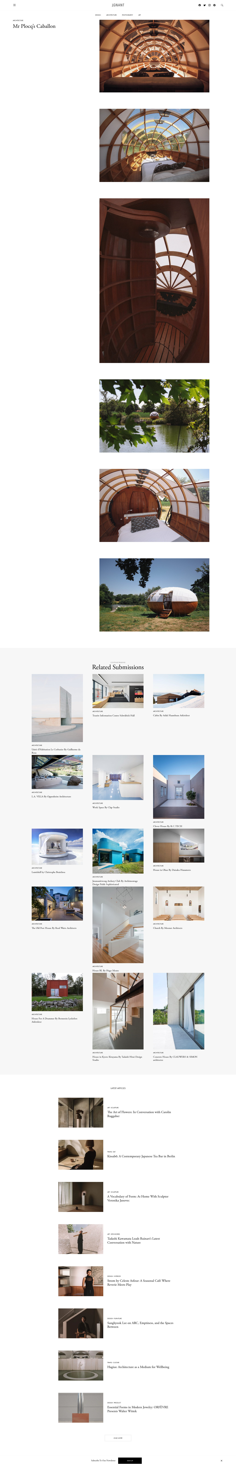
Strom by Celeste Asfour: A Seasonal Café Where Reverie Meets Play (138, 1283)
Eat (114, 1152)
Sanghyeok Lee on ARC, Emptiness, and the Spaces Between (140, 1325)
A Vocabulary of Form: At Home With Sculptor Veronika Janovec (137, 1198)
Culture (116, 1362)
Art (139, 15)
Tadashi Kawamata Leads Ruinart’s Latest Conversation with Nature (133, 1241)
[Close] (221, 1460)
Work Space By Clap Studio (106, 807)
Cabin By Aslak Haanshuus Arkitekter (171, 715)
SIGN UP (130, 1461)
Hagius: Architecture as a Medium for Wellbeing (138, 1367)
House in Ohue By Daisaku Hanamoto (172, 870)
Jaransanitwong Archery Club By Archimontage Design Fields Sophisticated (115, 882)
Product (117, 1403)
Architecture (111, 15)
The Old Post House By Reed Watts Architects (54, 928)
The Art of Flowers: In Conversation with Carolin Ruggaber (139, 1114)
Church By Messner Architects (167, 928)
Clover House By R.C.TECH (167, 826)
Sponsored (115, 1234)
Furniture (118, 1318)
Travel (109, 1152)
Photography (127, 15)
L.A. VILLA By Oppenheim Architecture (51, 796)
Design (98, 15)
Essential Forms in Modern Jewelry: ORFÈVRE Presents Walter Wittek (137, 1409)
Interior (117, 1276)
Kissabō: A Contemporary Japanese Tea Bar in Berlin (141, 1156)
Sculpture (115, 1108)
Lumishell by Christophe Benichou (48, 872)
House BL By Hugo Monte (105, 970)
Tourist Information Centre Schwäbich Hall (113, 715)
